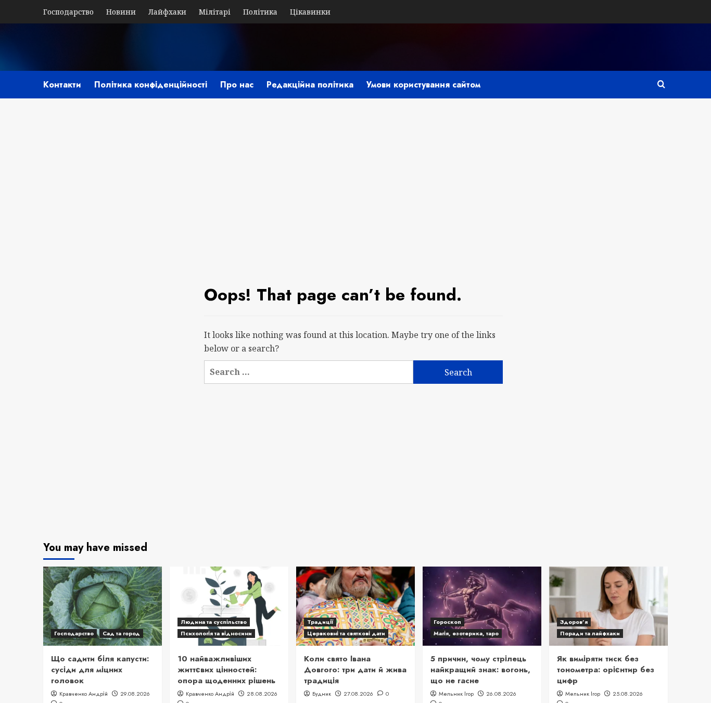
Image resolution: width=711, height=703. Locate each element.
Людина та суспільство (214, 622)
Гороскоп (447, 622)
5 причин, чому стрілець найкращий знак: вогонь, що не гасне (480, 669)
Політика (260, 12)
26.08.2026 (501, 693)
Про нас (236, 85)
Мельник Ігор (456, 693)
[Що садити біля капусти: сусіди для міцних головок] (102, 606)
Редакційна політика (309, 85)
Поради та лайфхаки (590, 633)
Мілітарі (215, 12)
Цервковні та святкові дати (346, 633)
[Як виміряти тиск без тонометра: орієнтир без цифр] (608, 606)
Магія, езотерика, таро (466, 633)
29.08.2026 (135, 693)
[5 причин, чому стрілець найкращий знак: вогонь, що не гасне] (482, 606)
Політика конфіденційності (150, 85)
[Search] (661, 84)
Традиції (320, 622)
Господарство (68, 12)
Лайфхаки (167, 12)
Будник (321, 693)
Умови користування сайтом (423, 85)
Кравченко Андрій (83, 693)
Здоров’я (574, 622)
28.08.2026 (262, 693)
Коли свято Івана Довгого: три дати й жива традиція (355, 669)
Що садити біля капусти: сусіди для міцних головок (100, 669)
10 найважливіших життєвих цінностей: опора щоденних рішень (226, 669)
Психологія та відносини (216, 633)
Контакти (62, 85)
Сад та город (121, 633)
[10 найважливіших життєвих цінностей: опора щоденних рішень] (229, 606)
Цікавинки (310, 12)
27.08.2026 (358, 693)
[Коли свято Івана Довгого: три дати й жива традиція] (355, 606)
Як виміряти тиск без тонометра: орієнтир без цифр (605, 669)
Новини (121, 12)
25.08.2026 (628, 693)
